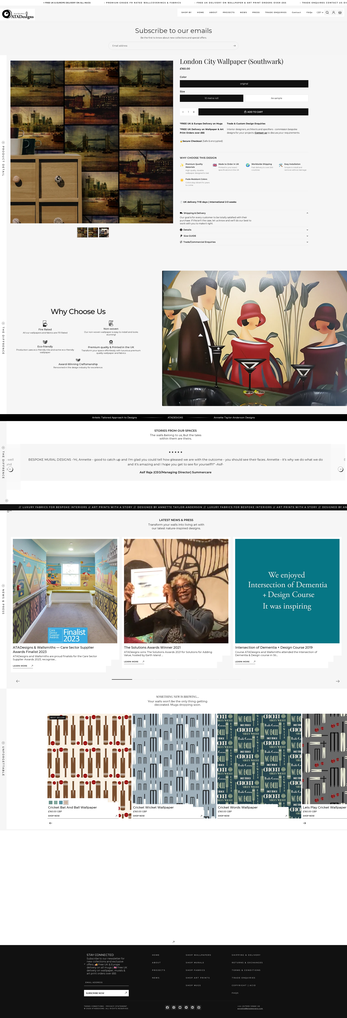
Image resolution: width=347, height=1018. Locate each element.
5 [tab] (209, 679)
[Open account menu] (334, 12)
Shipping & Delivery (195, 213)
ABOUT (156, 962)
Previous (18, 681)
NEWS (156, 978)
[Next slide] (174, 142)
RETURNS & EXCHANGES (247, 962)
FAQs (235, 993)
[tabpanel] (65, 605)
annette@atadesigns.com (250, 1008)
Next (338, 681)
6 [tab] (230, 679)
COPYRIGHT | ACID (244, 985)
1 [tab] (122, 679)
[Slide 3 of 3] (104, 232)
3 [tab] (165, 679)
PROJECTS (158, 970)
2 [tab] (144, 679)
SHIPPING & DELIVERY (246, 955)
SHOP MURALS (195, 962)
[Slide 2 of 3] (93, 232)
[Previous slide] (12, 142)
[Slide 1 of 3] (82, 232)
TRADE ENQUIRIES (244, 978)
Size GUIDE (190, 236)
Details (187, 229)
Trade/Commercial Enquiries (199, 242)
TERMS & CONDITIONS (246, 970)
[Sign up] (234, 46)
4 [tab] (187, 679)
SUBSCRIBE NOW (95, 993)
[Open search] (327, 12)
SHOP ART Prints (198, 978)
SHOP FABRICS (195, 970)
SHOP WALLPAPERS (198, 955)
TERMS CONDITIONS (94, 1006)
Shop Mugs (193, 985)
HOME (156, 955)
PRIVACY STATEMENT (116, 1006)
